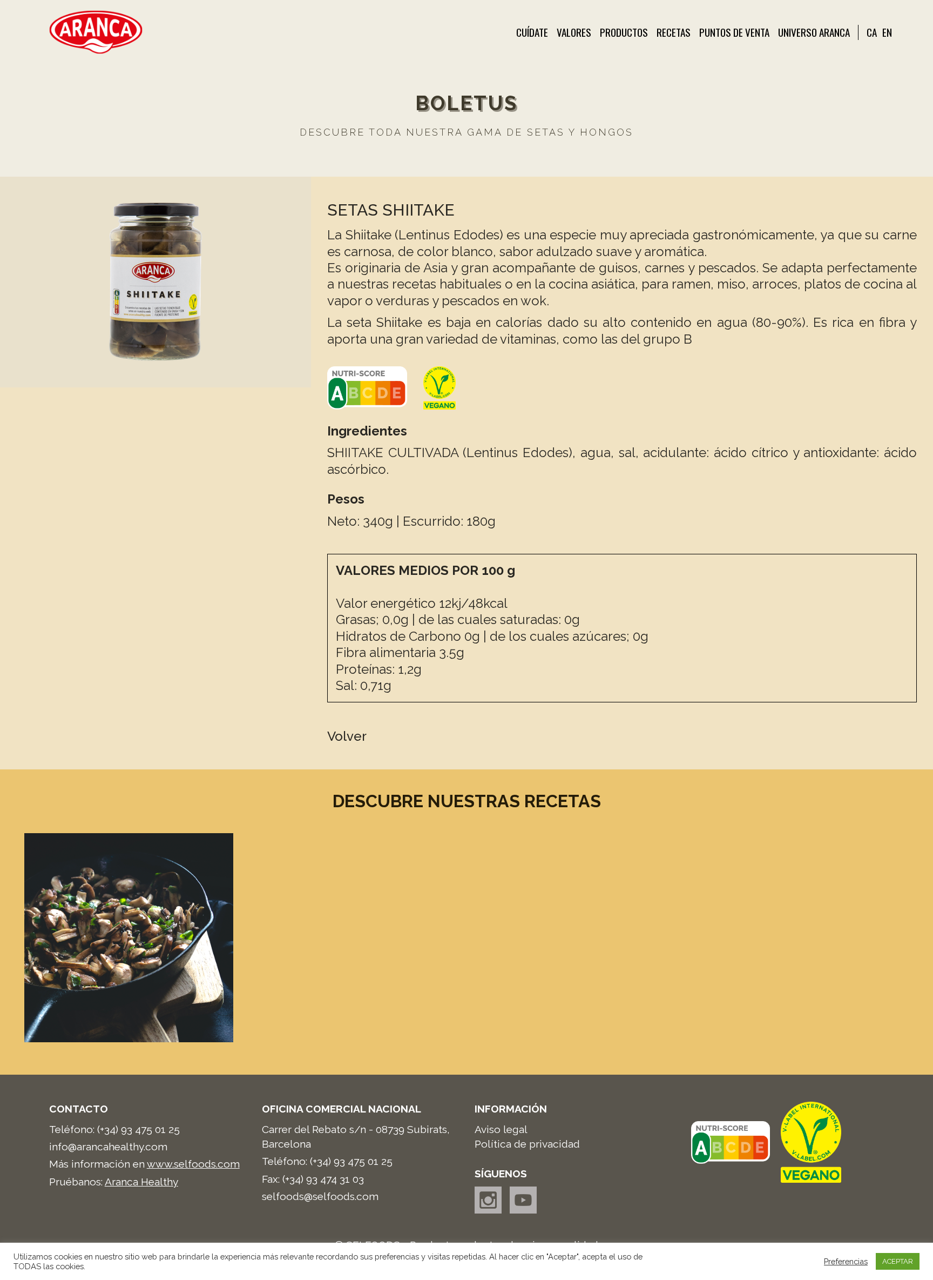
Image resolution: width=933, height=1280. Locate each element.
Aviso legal (501, 1129)
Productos (624, 32)
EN (887, 32)
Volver (347, 736)
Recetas (674, 32)
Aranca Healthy (141, 1182)
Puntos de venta (734, 32)
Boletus (466, 103)
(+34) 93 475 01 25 (138, 1129)
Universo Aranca (814, 32)
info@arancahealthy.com (108, 1146)
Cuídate (532, 32)
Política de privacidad (527, 1144)
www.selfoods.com (193, 1164)
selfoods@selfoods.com (320, 1196)
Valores (574, 32)
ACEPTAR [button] (897, 1261)
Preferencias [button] (846, 1261)
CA (872, 32)
